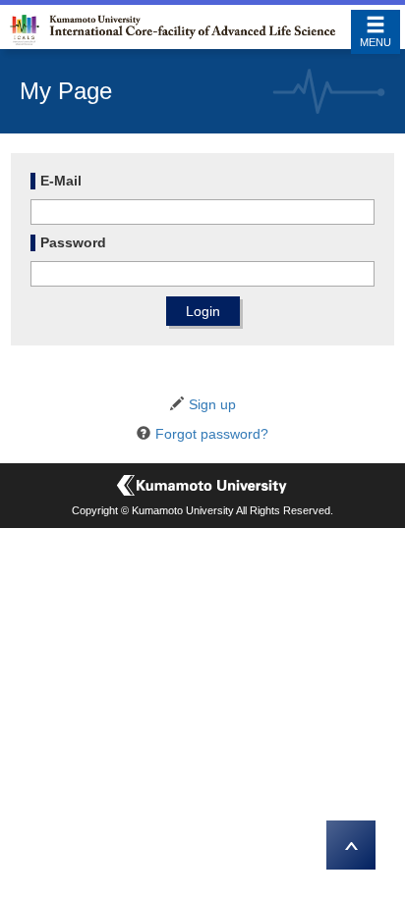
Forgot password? (211, 434)
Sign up (212, 404)
